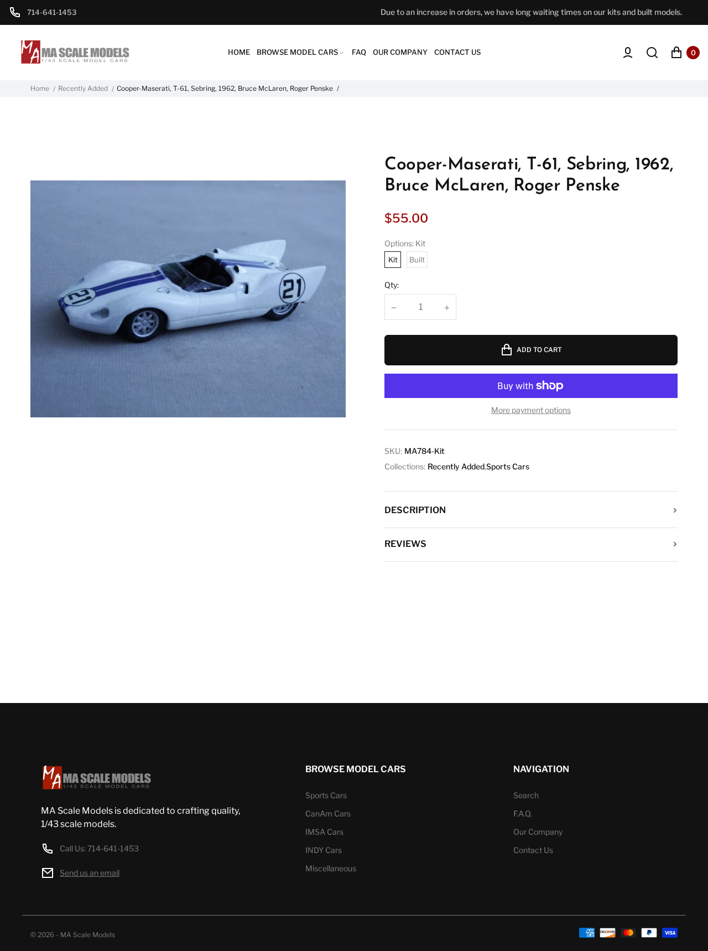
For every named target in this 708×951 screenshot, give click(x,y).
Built (417, 259)
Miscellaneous (330, 868)
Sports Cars (507, 466)
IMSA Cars (324, 831)
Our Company (538, 831)
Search (526, 795)
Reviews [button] (405, 544)
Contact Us (533, 850)
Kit (393, 259)
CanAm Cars (328, 813)
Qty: (391, 285)
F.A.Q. (522, 813)
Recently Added (83, 88)
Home (39, 88)
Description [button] (415, 510)
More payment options (531, 410)
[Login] (627, 52)
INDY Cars (323, 850)
